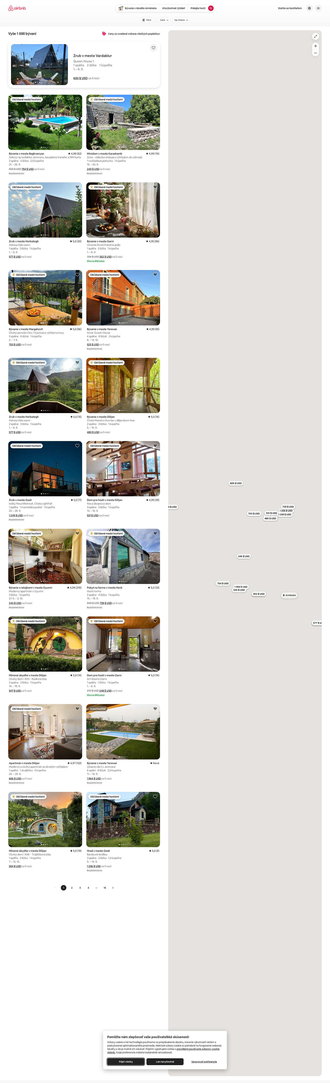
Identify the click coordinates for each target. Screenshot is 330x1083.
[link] (56, 888)
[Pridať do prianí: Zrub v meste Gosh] (77, 445)
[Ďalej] (113, 888)
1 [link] (63, 887)
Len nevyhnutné (165, 1061)
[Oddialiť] (315, 53)
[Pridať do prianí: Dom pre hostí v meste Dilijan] (155, 445)
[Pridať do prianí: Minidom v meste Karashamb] (155, 99)
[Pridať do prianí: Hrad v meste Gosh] (155, 796)
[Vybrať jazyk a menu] (309, 8)
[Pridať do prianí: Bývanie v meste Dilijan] (155, 362)
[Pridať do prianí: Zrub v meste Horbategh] (77, 187)
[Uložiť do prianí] (153, 48)
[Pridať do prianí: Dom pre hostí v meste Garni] (155, 621)
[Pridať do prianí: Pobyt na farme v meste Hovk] (155, 533)
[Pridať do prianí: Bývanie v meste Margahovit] (77, 274)
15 (105, 887)
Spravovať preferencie (204, 1061)
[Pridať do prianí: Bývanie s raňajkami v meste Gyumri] (77, 533)
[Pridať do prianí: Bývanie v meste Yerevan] (155, 274)
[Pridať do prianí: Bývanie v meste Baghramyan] (77, 99)
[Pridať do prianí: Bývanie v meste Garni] (155, 187)
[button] (80, 78)
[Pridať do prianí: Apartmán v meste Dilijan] (77, 708)
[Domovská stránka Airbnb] (17, 8)
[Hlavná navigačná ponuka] (318, 8)
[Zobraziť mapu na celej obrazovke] (315, 36)
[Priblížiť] (315, 46)
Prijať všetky (126, 1061)
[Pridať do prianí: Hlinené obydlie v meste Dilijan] (77, 621)
